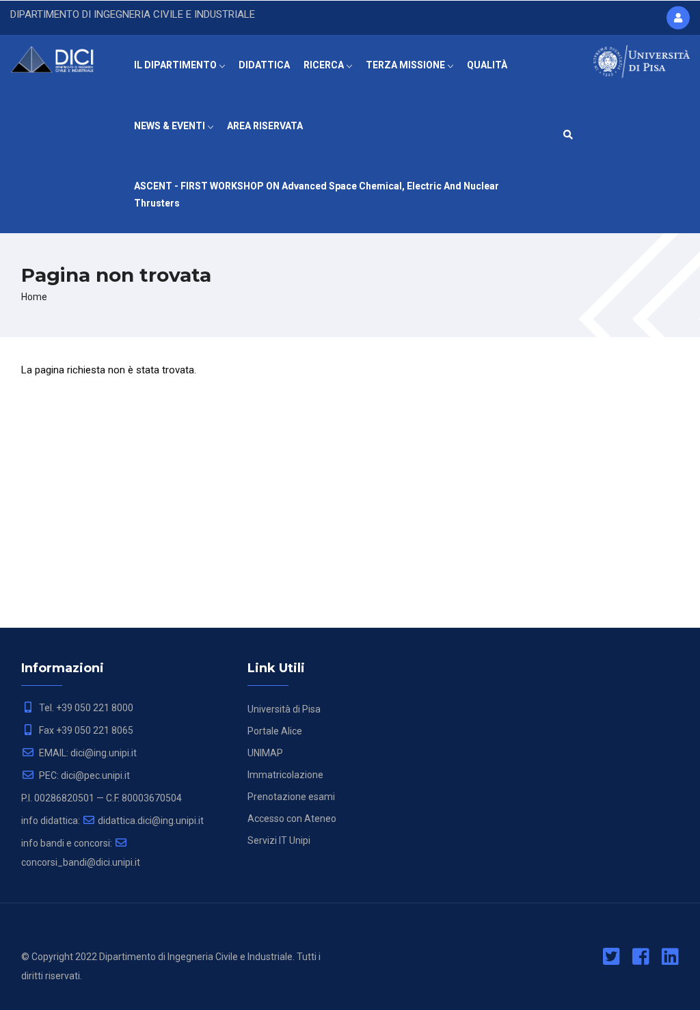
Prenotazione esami (291, 796)
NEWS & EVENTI (170, 125)
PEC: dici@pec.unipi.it (83, 775)
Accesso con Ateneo (291, 818)
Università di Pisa (284, 709)
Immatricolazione (285, 774)
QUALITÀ (487, 64)
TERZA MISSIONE (406, 64)
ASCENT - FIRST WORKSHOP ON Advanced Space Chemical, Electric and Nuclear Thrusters (316, 195)
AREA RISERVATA (265, 125)
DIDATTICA (264, 64)
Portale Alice (274, 731)
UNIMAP (265, 752)
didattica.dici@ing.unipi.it (151, 820)
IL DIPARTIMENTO (176, 64)
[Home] (58, 57)
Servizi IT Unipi (278, 840)
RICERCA (325, 64)
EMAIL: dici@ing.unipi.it (87, 752)
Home (34, 296)
